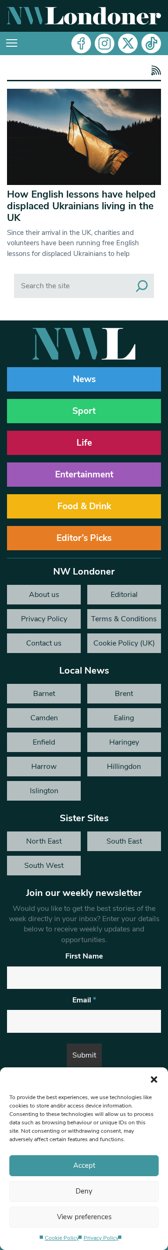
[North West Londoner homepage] (84, 16)
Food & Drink (84, 506)
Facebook (81, 43)
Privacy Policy (101, 1238)
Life (84, 443)
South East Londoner (124, 843)
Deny (84, 1191)
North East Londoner (44, 843)
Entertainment (84, 475)
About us (44, 594)
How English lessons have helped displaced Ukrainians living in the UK (81, 206)
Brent (124, 694)
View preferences (84, 1217)
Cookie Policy (62, 1238)
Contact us (44, 643)
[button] (154, 1079)
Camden (44, 718)
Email (84, 1000)
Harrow (43, 766)
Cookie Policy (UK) (124, 643)
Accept (84, 1165)
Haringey (124, 742)
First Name (84, 956)
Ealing (124, 718)
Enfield (44, 742)
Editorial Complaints (124, 596)
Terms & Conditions (124, 619)
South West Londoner (43, 867)
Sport (84, 411)
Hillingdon (124, 766)
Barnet (44, 694)
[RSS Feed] (154, 71)
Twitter (128, 43)
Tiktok (151, 43)
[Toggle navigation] (11, 43)
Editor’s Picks (84, 538)
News (84, 379)
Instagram (104, 43)
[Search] (142, 286)
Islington (44, 791)
